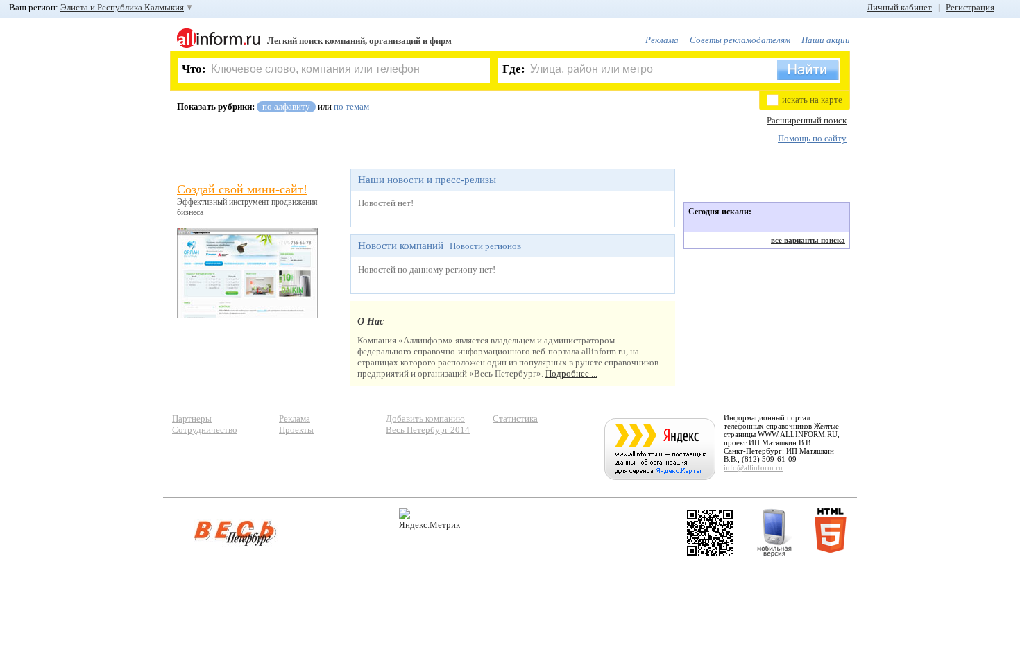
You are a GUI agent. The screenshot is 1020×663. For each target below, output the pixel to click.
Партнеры (192, 418)
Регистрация (970, 7)
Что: (194, 69)
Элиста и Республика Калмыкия (122, 7)
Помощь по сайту (812, 138)
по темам (351, 106)
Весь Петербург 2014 (428, 429)
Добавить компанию (425, 418)
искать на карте (812, 99)
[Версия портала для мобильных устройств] (774, 532)
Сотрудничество (204, 429)
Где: (513, 69)
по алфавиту (286, 106)
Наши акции (825, 40)
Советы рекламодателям (740, 40)
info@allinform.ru (753, 467)
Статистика (515, 418)
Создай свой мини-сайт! (242, 189)
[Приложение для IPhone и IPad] (710, 532)
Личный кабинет (899, 7)
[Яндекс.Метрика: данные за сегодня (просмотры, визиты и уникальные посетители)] (429, 519)
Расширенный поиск (807, 120)
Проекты (296, 429)
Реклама (662, 40)
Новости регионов (485, 246)
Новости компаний (400, 245)
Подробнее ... (571, 373)
